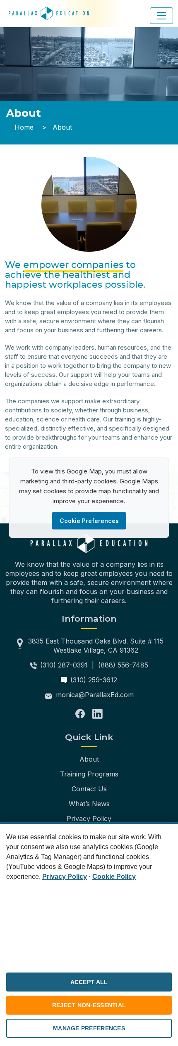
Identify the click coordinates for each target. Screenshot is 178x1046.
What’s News (89, 804)
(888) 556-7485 (123, 665)
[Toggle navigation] (161, 15)
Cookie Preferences (89, 520)
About (89, 759)
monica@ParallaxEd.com (95, 695)
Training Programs (89, 774)
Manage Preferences (89, 1028)
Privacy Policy (89, 818)
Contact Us (89, 789)
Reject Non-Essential (89, 1005)
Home (24, 127)
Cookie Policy (114, 876)
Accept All (89, 982)
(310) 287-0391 (64, 665)
